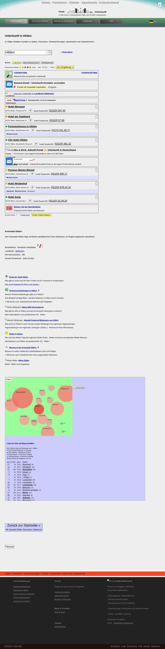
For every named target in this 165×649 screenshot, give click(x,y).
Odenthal (64, 431)
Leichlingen (49, 419)
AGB (140, 646)
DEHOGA (8, 646)
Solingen (55, 404)
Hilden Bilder (23, 360)
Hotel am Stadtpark (19, 116)
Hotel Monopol (16, 106)
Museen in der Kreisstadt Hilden (23, 348)
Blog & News (59, 612)
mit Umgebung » (65, 67)
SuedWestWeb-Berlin (22, 587)
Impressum (155, 646)
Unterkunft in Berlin (21, 590)
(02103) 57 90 (56, 120)
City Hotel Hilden (17, 139)
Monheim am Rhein (33, 421)
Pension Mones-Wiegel (21, 170)
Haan (48, 398)
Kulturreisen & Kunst (21, 601)
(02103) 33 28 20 (58, 200)
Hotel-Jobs (17, 646)
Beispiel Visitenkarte (62, 599)
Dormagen (23, 416)
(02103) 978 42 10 (61, 187)
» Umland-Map (79, 387)
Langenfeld (41, 415)
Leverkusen (47, 428)
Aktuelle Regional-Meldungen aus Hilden (41, 320)
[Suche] (50, 52)
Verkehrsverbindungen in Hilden (23, 291)
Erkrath (38, 398)
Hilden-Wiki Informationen (33, 307)
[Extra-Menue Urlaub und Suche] (160, 4)
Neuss (9, 400)
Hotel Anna (14, 197)
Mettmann (19, 251)
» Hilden (26, 477)
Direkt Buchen (60, 627)
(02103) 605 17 (59, 173)
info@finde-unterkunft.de (123, 623)
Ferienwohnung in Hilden (22, 126)
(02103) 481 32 (63, 143)
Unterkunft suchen (61, 596)
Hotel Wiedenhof (17, 183)
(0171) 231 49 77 (61, 130)
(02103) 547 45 (57, 110)
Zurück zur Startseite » (24, 527)
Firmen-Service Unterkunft (23, 594)
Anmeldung (115, 646)
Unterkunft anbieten (62, 592)
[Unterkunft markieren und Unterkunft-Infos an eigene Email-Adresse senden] (24, 159)
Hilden (38, 406)
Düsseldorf (21, 392)
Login (123, 646)
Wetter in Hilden (16, 334)
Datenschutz (132, 646)
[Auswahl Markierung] (96, 107)
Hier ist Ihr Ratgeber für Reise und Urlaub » (22, 284)
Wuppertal (65, 389)
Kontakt (147, 646)
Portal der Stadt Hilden (18, 277)
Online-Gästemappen (21, 598)
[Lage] (36, 111)
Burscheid (62, 423)
